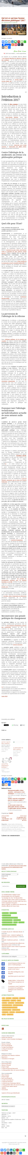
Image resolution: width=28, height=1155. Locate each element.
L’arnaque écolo (6, 949)
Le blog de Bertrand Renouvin (10, 1068)
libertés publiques (7, 829)
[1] (5, 463)
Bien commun (14, 104)
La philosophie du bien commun (17, 808)
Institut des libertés (7, 1037)
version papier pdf (6, 81)
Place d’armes (5, 1075)
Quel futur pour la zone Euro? (16, 976)
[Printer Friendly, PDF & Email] (19, 51)
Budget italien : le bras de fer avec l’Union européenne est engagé (16, 982)
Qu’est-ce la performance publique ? (5, 765)
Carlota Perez (10, 1014)
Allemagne (13, 1000)
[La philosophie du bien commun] (18, 744)
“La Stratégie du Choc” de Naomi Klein (12, 898)
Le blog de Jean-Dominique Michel (11, 1083)
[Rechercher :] (14, 886)
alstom (19, 1000)
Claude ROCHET (11, 7)
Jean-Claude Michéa (12, 117)
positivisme (21, 830)
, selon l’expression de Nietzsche (14, 596)
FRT (18, 1144)
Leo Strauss (22, 827)
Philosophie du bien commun (10, 830)
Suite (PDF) (5, 696)
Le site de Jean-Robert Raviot (9, 1086)
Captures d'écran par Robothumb (11, 1093)
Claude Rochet (7, 22)
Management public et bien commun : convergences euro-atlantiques (16, 792)
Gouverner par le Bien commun (10, 917)
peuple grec (5, 586)
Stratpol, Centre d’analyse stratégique (12, 1039)
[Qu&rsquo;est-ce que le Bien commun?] (7, 746)
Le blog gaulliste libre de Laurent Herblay (13, 1070)
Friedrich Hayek (6, 825)
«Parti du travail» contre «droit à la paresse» (14, 899)
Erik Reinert (18, 824)
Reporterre (4, 1057)
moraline (18, 829)
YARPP (11, 813)
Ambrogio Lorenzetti (19, 1002)
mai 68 (14, 829)
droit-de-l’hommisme (17, 540)
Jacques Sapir (5, 1066)
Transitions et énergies (8, 1058)
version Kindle (19, 79)
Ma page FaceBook (8, 1018)
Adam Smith (11, 824)
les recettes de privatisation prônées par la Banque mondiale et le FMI (14, 580)
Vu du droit (5, 1050)
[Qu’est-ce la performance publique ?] (7, 760)
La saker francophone (7, 1047)
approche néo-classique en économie (10, 1007)
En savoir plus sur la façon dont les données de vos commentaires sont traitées (14, 867)
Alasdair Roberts (6, 1000)
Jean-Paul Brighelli (7, 1045)
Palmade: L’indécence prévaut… (10, 940)
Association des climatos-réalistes (11, 1055)
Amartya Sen (11, 1002)
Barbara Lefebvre (16, 1009)
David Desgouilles (6, 1063)
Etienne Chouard (6, 1044)
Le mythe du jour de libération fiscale (12, 931)
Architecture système (6, 1009)
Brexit (4, 1014)
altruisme (4, 1002)
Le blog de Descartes (7, 1049)
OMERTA (4, 1088)
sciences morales (17, 644)
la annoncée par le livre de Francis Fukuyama (14, 480)
